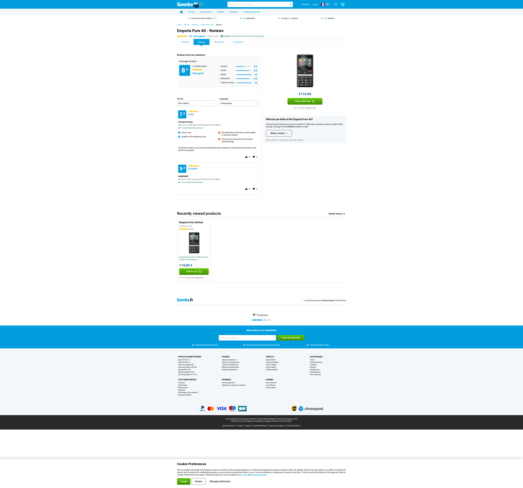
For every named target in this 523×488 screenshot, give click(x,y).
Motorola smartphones (230, 367)
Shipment (181, 390)
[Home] (181, 12)
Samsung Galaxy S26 (186, 365)
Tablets (220, 12)
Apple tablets (271, 360)
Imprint (247, 426)
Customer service (252, 12)
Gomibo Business (228, 383)
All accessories (315, 374)
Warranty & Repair (184, 395)
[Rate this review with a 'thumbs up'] (246, 157)
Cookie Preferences (260, 426)
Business (233, 12)
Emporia (195, 25)
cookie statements (259, 475)
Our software (270, 385)
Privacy (240, 426)
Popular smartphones (189, 357)
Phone (191, 12)
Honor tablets (271, 367)
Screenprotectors (316, 362)
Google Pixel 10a (184, 370)
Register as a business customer (234, 385)
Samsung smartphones (230, 362)
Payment (181, 383)
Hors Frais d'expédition (195, 278)
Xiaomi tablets (271, 365)
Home (179, 25)
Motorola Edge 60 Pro (186, 372)
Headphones (314, 370)
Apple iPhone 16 (184, 362)
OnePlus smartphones (230, 365)
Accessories (206, 12)
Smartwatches (315, 372)
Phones (226, 357)
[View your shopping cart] (342, 4)
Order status (182, 385)
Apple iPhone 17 (184, 360)
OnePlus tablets (271, 370)
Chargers (313, 365)
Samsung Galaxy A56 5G (187, 367)
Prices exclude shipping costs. (287, 419)
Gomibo (269, 379)
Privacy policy (271, 388)
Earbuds (313, 367)
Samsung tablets (272, 362)
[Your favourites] (335, 4)
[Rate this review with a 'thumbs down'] (254, 157)
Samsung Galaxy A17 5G (187, 374)
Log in (315, 4)
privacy (244, 475)
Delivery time (183, 388)
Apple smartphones (229, 360)
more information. (285, 421)
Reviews (219, 25)
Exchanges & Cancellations (188, 392)
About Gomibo (271, 383)
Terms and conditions (277, 426)
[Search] (290, 4)
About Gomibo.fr (229, 426)
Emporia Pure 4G (207, 25)
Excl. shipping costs (308, 108)
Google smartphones (229, 370)
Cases (312, 360)
